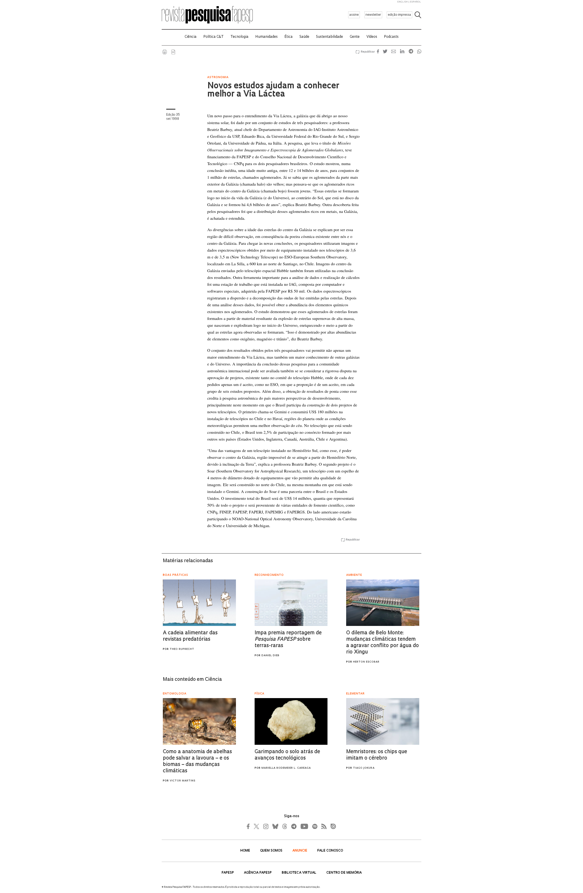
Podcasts (391, 37)
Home (245, 850)
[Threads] (284, 826)
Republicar (367, 52)
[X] (256, 826)
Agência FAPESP (258, 873)
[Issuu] (331, 826)
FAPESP (228, 873)
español (415, 2)
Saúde (304, 37)
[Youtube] (304, 826)
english (402, 2)
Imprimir (165, 52)
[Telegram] (293, 826)
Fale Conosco (330, 850)
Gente (355, 37)
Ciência (191, 37)
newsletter (373, 15)
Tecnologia (239, 37)
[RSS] (322, 826)
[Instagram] (265, 826)
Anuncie (300, 850)
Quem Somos (271, 850)
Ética (288, 37)
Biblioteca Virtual (299, 873)
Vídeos (371, 37)
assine (354, 15)
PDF (173, 52)
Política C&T (213, 37)
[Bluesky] (274, 826)
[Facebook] (249, 826)
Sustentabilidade (329, 37)
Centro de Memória (344, 873)
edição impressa (399, 15)
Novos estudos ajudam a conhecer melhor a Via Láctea (273, 90)
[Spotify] (314, 826)
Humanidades (266, 37)
